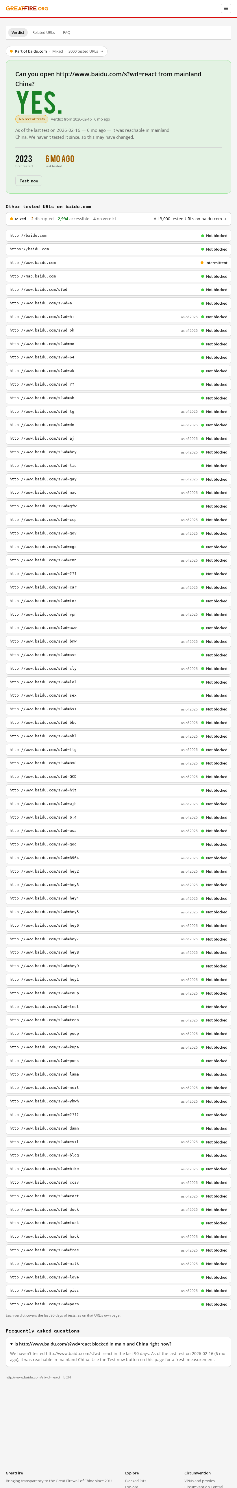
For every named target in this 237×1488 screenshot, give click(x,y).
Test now (29, 180)
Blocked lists (135, 1480)
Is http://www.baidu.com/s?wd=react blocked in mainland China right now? (92, 1344)
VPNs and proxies (199, 1480)
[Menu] (226, 8)
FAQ (66, 32)
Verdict (18, 32)
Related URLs (43, 32)
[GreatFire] (27, 8)
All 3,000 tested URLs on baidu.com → (190, 218)
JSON (67, 1377)
